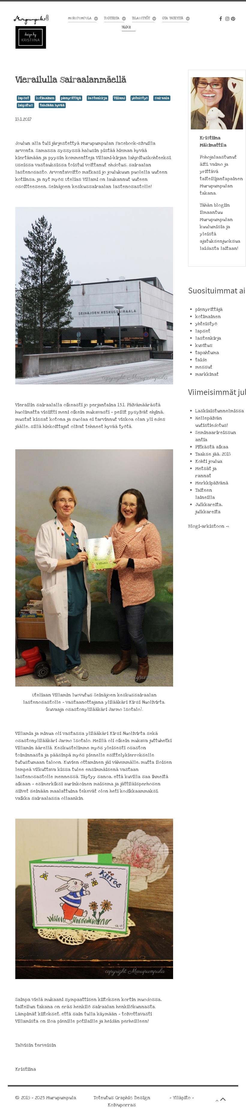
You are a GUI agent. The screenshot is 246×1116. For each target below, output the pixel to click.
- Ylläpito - (182, 1098)
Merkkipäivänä (211, 483)
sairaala (161, 98)
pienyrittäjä (71, 98)
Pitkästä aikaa (211, 447)
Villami (119, 98)
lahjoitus (25, 105)
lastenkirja (97, 98)
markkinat (207, 374)
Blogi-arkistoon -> (208, 526)
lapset (23, 98)
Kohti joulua (208, 461)
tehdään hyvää (52, 105)
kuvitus (203, 345)
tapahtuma (207, 353)
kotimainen (45, 98)
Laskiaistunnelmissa (219, 411)
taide (201, 360)
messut (203, 367)
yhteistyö (140, 98)
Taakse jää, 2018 (213, 454)
